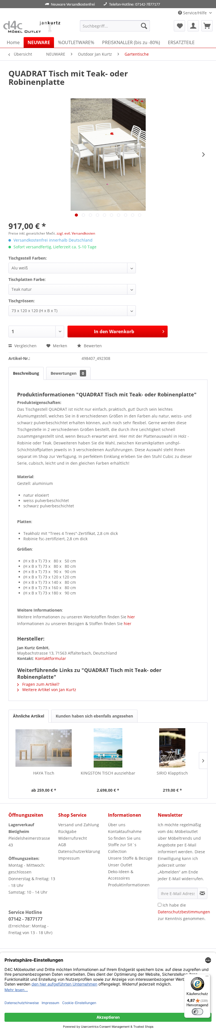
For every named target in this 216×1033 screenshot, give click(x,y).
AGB (62, 844)
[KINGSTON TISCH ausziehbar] (108, 748)
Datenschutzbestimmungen (184, 911)
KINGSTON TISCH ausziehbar (108, 773)
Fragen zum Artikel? (40, 684)
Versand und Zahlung (78, 824)
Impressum (69, 858)
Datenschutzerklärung (79, 851)
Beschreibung (26, 373)
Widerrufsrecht (72, 838)
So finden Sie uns (124, 838)
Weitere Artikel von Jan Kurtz (48, 689)
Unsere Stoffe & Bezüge (130, 858)
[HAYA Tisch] (43, 748)
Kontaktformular (50, 658)
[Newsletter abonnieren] (202, 893)
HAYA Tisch (43, 773)
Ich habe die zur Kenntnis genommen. (184, 911)
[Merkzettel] (179, 25)
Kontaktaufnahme (125, 831)
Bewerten (92, 345)
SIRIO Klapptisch (172, 773)
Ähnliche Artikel (28, 716)
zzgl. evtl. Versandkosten (76, 233)
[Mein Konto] (193, 25)
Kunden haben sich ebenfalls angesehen (94, 716)
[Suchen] (144, 25)
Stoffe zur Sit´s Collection (122, 848)
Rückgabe (67, 831)
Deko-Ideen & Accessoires (120, 875)
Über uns (116, 824)
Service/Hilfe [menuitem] (195, 12)
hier (131, 616)
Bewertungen (67, 373)
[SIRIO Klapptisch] (172, 748)
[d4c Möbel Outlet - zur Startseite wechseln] (32, 27)
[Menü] (207, 977)
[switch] (197, 1011)
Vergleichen (25, 345)
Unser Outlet (120, 865)
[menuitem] (115, 25)
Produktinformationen (129, 884)
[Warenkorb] (207, 25)
